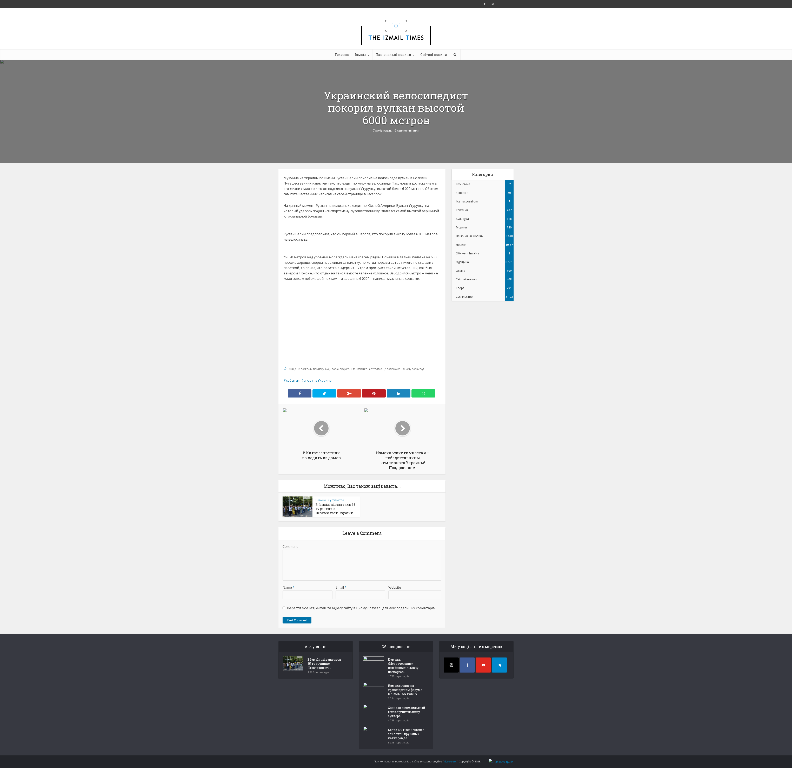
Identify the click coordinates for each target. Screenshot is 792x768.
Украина (324, 380)
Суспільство (336, 500)
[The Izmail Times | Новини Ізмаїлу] (396, 37)
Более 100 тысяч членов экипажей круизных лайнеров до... (406, 734)
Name (289, 587)
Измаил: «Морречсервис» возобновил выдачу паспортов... (403, 665)
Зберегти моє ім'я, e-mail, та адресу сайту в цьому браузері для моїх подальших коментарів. (360, 608)
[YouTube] (483, 665)
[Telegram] (499, 665)
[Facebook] (467, 665)
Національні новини (393, 54)
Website (394, 587)
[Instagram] (451, 665)
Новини (321, 500)
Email (341, 587)
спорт (308, 380)
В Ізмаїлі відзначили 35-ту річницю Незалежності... (324, 663)
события (292, 380)
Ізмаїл (360, 54)
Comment (290, 546)
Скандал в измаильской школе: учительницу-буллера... (406, 712)
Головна (342, 54)
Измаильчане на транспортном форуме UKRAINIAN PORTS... (405, 690)
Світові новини (433, 54)
